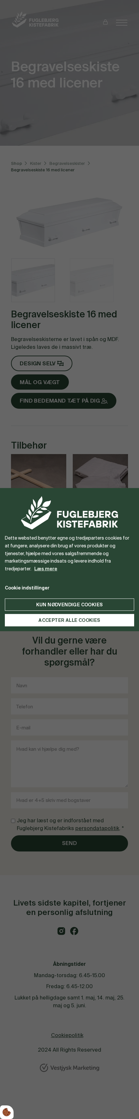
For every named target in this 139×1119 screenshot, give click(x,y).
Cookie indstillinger (27, 587)
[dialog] (69, 559)
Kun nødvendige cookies (69, 604)
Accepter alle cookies (69, 620)
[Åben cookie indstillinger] (7, 1112)
